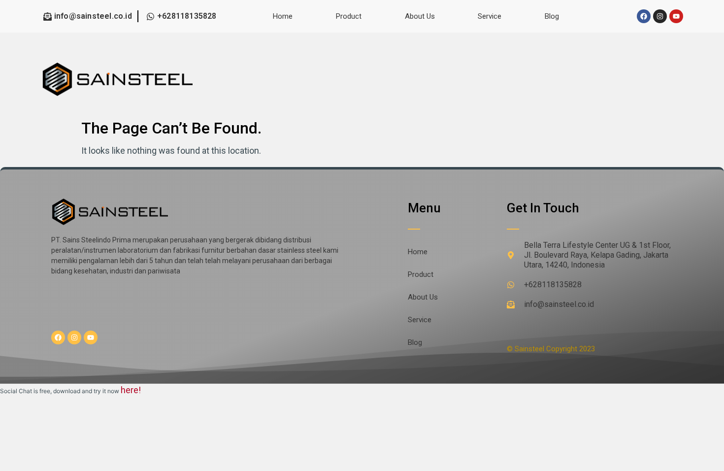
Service (489, 16)
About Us (420, 16)
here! (131, 390)
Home (283, 16)
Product (349, 16)
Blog (552, 16)
